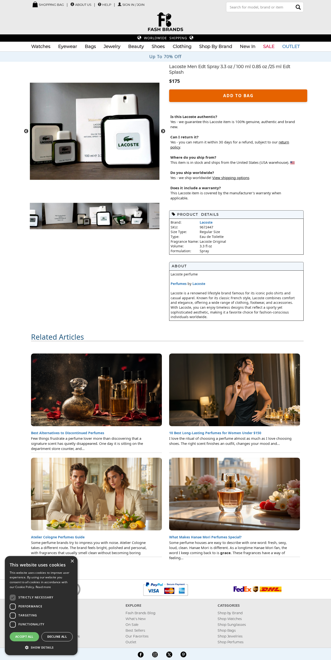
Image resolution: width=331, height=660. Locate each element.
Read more (43, 587)
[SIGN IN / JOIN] (119, 4)
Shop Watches (230, 619)
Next (163, 131)
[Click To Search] (298, 7)
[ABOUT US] (72, 4)
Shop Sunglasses (232, 624)
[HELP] (99, 4)
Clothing (182, 46)
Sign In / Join (133, 5)
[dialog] (41, 605)
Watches (40, 46)
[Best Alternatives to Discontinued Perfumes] (96, 389)
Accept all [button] (24, 637)
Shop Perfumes (231, 642)
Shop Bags (227, 630)
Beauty (136, 46)
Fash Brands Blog (140, 613)
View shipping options (230, 177)
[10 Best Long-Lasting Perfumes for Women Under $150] (234, 389)
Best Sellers (135, 630)
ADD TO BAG (238, 95)
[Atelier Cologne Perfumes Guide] (96, 494)
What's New (136, 619)
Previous (26, 131)
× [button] (72, 561)
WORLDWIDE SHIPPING (165, 38)
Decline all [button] (57, 637)
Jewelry (112, 46)
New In (247, 46)
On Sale (132, 624)
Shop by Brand (230, 613)
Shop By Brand (215, 46)
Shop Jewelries (230, 636)
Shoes (158, 46)
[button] (41, 647)
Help (106, 5)
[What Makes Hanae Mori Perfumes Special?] (234, 494)
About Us (83, 5)
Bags (90, 46)
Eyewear (67, 46)
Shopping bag (51, 5)
